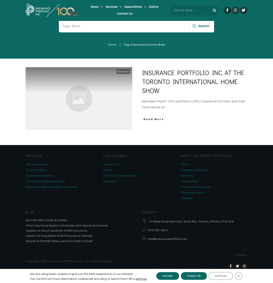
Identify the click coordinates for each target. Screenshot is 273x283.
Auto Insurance (36, 170)
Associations (189, 181)
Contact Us (111, 164)
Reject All (193, 275)
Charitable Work (192, 192)
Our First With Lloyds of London (46, 220)
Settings (221, 275)
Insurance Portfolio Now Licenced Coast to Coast (59, 241)
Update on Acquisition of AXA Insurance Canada (59, 235)
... (166, 107)
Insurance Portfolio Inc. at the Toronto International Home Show (193, 81)
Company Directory (194, 170)
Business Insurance (39, 175)
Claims (108, 170)
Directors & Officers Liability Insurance (51, 187)
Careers (186, 198)
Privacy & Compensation (120, 175)
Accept (168, 275)
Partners (187, 175)
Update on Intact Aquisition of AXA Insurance (56, 230)
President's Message (195, 187)
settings (141, 278)
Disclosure (110, 181)
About (185, 164)
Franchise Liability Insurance (45, 181)
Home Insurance (37, 164)
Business (123, 71)
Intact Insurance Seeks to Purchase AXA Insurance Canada (67, 225)
